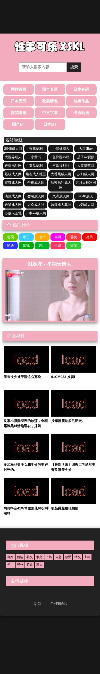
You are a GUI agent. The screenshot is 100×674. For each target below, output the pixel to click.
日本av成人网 (35, 213)
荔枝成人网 (13, 174)
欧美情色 (50, 101)
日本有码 (81, 89)
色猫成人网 (13, 205)
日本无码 (18, 101)
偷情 (20, 557)
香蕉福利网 (13, 165)
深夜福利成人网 (61, 185)
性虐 (58, 245)
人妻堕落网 (85, 165)
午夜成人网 (35, 182)
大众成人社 (35, 205)
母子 (26, 237)
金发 (73, 245)
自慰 (58, 557)
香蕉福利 (36, 148)
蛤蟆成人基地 (61, 205)
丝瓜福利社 (60, 165)
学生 (10, 565)
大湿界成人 (13, 157)
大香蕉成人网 (61, 174)
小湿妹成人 (60, 148)
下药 (49, 557)
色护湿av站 (60, 157)
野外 (20, 565)
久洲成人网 (60, 196)
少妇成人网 (85, 174)
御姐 (10, 557)
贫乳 (26, 245)
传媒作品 (81, 101)
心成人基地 (13, 213)
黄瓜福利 (36, 165)
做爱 (68, 557)
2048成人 (85, 196)
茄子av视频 (85, 157)
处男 (89, 237)
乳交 (29, 557)
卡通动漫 (81, 113)
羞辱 (58, 237)
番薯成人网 (35, 196)
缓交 (78, 557)
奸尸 (42, 245)
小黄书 (36, 157)
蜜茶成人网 (13, 182)
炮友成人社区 (36, 174)
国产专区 (50, 89)
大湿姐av (86, 148)
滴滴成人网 (13, 196)
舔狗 (73, 237)
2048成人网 (13, 148)
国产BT (18, 124)
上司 (87, 557)
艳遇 (10, 245)
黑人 (39, 565)
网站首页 (18, 89)
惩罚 (10, 237)
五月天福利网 (85, 182)
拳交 (39, 557)
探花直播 (18, 113)
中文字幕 (50, 113)
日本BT (50, 124)
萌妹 (29, 565)
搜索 (74, 67)
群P (42, 237)
